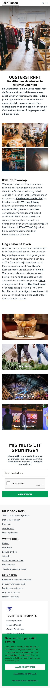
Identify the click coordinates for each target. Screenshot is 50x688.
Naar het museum (10, 596)
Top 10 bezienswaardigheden (15, 515)
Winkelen (6, 556)
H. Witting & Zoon (28, 202)
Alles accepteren (25, 667)
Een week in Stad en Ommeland (16, 579)
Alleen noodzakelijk (25, 674)
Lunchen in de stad (11, 592)
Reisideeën (9, 575)
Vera (42, 280)
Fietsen (5, 543)
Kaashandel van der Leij (29, 198)
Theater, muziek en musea (14, 569)
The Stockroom (36, 284)
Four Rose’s (33, 266)
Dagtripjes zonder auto (12, 588)
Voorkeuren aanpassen (25, 681)
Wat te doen (10, 539)
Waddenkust (8, 528)
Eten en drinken (9, 552)
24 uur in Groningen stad (13, 584)
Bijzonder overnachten (12, 560)
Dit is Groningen (14, 511)
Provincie (6, 524)
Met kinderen (8, 564)
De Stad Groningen (11, 520)
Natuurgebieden (10, 532)
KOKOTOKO (26, 227)
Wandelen (7, 547)
